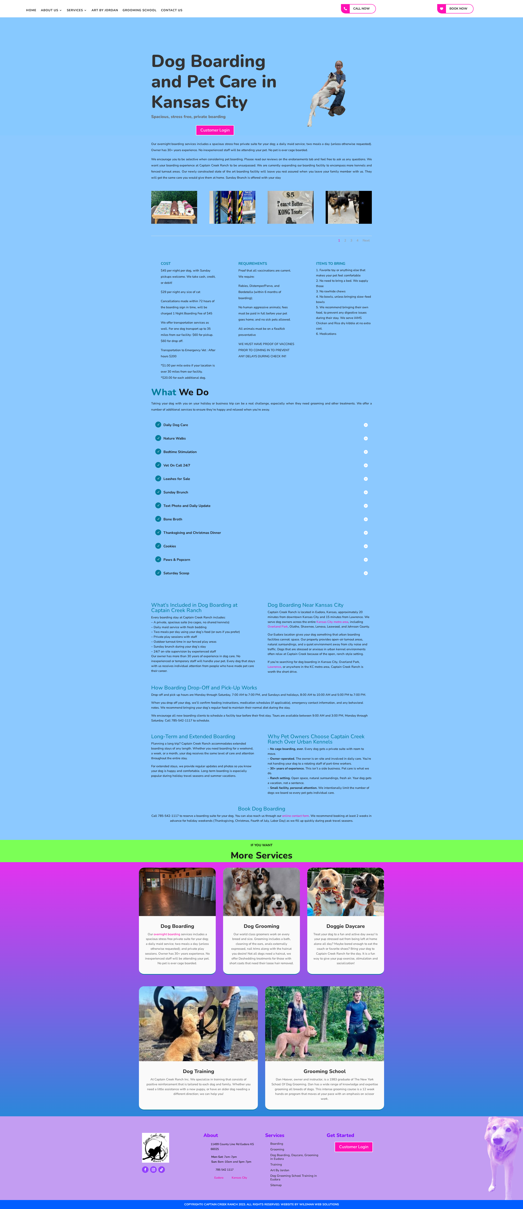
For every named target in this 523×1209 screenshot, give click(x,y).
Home (31, 10)
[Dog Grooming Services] (349, 223)
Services (75, 10)
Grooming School (139, 10)
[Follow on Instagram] (153, 1169)
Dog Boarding (177, 926)
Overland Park (278, 627)
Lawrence (274, 667)
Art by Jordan (105, 10)
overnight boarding (167, 934)
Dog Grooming (261, 926)
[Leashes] (232, 223)
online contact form (295, 816)
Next (366, 240)
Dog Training (198, 1071)
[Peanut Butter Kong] (291, 223)
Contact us (171, 10)
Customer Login (215, 130)
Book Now (458, 9)
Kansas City (239, 1178)
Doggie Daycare (345, 926)
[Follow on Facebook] (145, 1169)
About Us (49, 10)
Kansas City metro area (332, 622)
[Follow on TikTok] (161, 1169)
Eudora (219, 1178)
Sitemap (276, 1185)
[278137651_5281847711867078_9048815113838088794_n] (174, 223)
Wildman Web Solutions (319, 1204)
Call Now (361, 9)
